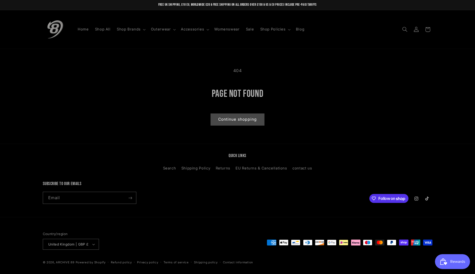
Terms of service (176, 262)
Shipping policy (205, 262)
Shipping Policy (195, 168)
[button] (131, 29)
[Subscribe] (130, 198)
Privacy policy (147, 262)
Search (169, 168)
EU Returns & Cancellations (261, 168)
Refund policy (121, 262)
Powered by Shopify (91, 262)
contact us (302, 168)
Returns (223, 168)
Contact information (238, 262)
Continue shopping (237, 119)
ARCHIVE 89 (65, 262)
